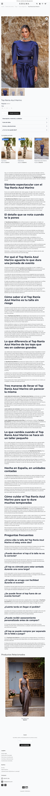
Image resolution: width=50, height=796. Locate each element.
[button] (46, 18)
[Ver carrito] (45, 3)
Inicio (2, 6)
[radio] (2, 108)
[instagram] (5, 785)
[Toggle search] (37, 3)
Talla (2, 106)
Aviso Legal (4, 753)
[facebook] (2, 785)
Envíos (2, 767)
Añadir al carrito (14, 113)
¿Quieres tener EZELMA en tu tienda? (10, 771)
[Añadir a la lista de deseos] (3, 139)
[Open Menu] (2, 4)
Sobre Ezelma (4, 769)
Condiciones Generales (6, 760)
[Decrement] (2, 113)
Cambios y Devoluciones (7, 759)
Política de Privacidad (6, 755)
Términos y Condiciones (7, 757)
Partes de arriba (9, 6)
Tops (16, 6)
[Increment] (6, 113)
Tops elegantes (23, 6)
